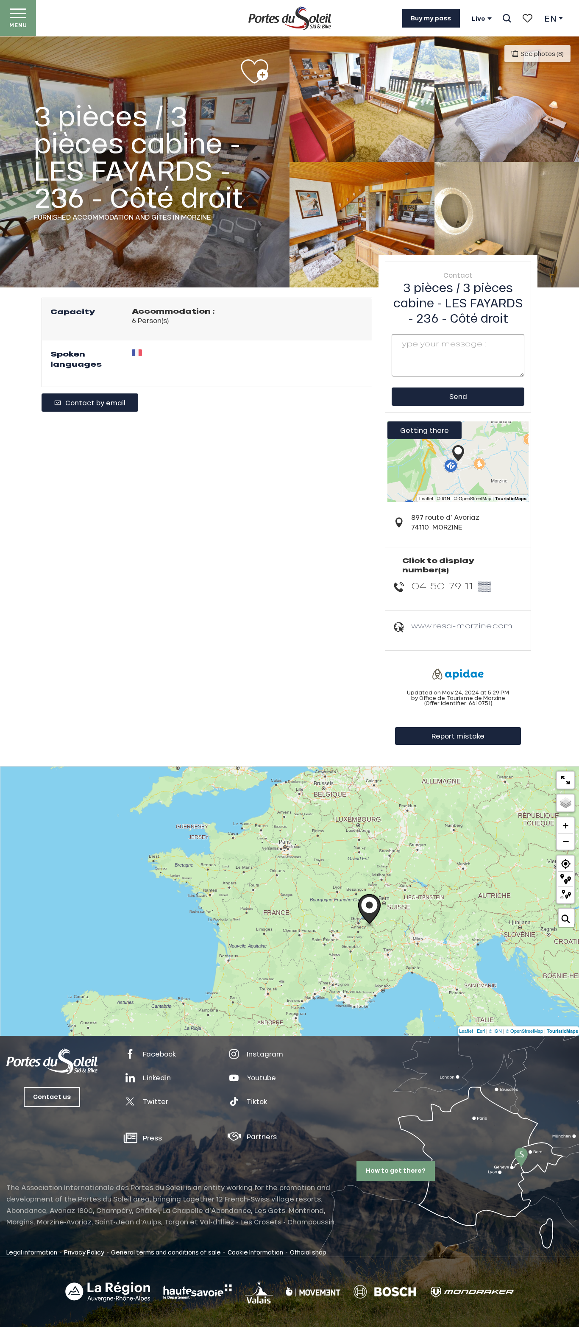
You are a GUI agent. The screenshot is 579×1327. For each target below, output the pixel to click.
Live (478, 19)
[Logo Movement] (313, 1291)
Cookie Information (255, 1252)
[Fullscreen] (565, 780)
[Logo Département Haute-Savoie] (197, 1291)
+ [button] (565, 825)
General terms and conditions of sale (166, 1252)
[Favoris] (527, 18)
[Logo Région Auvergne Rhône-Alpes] (107, 1292)
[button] (507, 18)
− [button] (566, 841)
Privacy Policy (84, 1252)
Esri (481, 1030)
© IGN (495, 1030)
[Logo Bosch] (385, 1292)
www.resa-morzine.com (461, 625)
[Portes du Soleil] (289, 18)
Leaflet (466, 1030)
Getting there (424, 430)
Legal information (31, 1252)
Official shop (308, 1252)
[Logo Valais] (259, 1292)
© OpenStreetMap (524, 1030)
